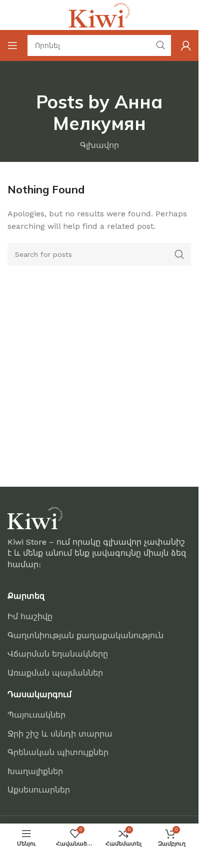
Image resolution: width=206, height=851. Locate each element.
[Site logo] (99, 14)
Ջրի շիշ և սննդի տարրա (60, 734)
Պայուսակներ (37, 715)
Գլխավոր (99, 145)
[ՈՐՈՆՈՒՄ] (179, 254)
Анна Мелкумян (108, 112)
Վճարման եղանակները (58, 654)
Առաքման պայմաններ (55, 673)
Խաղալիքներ (35, 771)
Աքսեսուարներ (39, 790)
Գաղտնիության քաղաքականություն (86, 635)
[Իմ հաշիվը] (186, 45)
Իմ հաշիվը (30, 616)
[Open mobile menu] (12, 45)
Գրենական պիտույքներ (58, 752)
